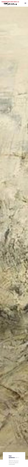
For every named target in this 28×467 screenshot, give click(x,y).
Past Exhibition (12, 456)
